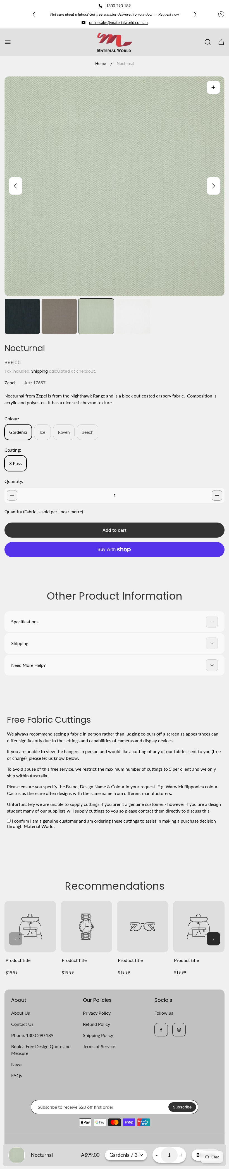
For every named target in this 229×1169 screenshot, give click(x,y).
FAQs (16, 1075)
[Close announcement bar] (221, 14)
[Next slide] (195, 14)
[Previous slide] (34, 14)
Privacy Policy (97, 1012)
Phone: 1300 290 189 (32, 1035)
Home (100, 63)
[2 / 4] (59, 316)
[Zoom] (213, 87)
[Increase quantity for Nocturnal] (217, 495)
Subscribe (182, 1107)
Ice (42, 432)
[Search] (208, 42)
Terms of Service (99, 1046)
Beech (88, 432)
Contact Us (22, 1024)
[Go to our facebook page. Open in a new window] (161, 1029)
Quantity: (13, 481)
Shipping (39, 371)
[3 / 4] (96, 316)
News (16, 1064)
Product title (18, 960)
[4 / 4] (133, 316)
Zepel (9, 382)
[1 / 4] (22, 316)
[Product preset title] (30, 926)
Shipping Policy (98, 1035)
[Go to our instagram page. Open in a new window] (179, 1029)
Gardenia (18, 432)
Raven (64, 432)
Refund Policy (96, 1024)
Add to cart (114, 530)
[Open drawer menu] (7, 42)
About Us (20, 1012)
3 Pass (15, 463)
